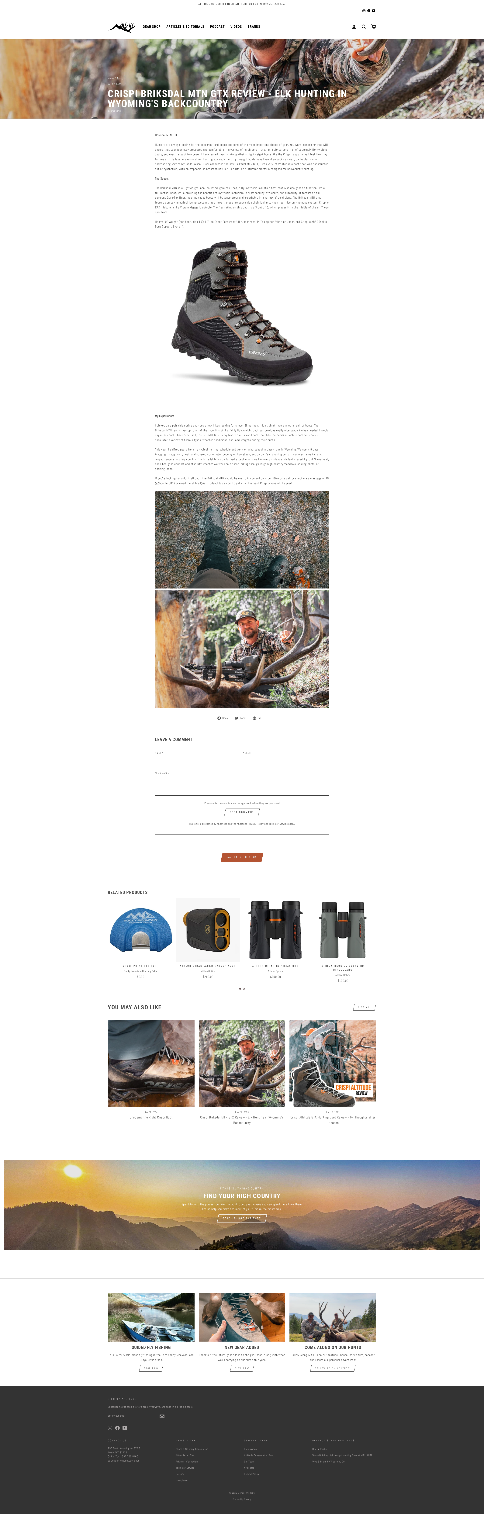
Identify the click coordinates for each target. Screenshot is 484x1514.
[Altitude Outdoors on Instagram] (110, 1428)
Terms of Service (278, 823)
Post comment (242, 812)
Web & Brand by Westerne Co (328, 1461)
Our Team (249, 1461)
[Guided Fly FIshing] (151, 1317)
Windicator (275, 965)
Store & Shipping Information (192, 1449)
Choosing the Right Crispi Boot (151, 1117)
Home (111, 78)
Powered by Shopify (242, 1499)
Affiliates (249, 1467)
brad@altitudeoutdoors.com (213, 483)
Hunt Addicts (319, 1449)
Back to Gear (245, 857)
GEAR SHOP (152, 27)
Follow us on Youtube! (333, 1368)
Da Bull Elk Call (343, 965)
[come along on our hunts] (332, 1317)
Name (159, 753)
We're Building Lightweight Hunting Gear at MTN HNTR (342, 1455)
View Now (242, 1368)
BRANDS (254, 27)
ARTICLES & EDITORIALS (185, 27)
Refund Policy (251, 1474)
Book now (151, 1368)
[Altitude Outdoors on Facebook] (117, 1428)
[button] (240, 989)
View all (364, 1007)
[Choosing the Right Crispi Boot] (151, 1063)
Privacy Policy (256, 823)
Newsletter (182, 1480)
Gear (119, 78)
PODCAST (217, 27)
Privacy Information (187, 1461)
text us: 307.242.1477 (242, 1218)
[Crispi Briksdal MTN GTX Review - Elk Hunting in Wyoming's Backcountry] (242, 1063)
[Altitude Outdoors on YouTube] (125, 1428)
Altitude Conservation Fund (259, 1455)
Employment (251, 1449)
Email (247, 753)
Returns (180, 1474)
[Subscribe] (162, 1416)
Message (162, 772)
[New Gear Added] (242, 1317)
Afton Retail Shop (185, 1455)
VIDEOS (236, 27)
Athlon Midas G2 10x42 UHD (140, 966)
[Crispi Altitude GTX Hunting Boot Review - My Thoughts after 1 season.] (332, 1063)
